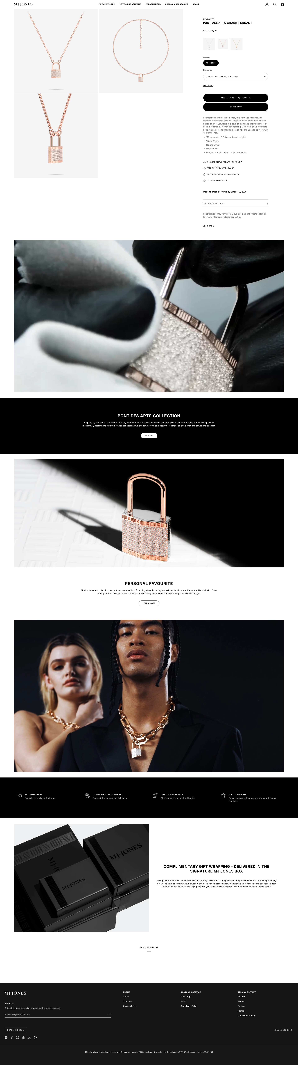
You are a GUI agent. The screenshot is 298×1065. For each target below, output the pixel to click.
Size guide (208, 86)
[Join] (108, 1014)
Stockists (127, 1001)
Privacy (241, 1006)
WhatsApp (185, 996)
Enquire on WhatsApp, (225, 162)
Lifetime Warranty (246, 1015)
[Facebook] (6, 1037)
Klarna (241, 1011)
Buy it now (236, 107)
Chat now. (50, 798)
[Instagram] (17, 1037)
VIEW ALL (149, 435)
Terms (241, 1001)
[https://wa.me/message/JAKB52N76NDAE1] (35, 1037)
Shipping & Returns (213, 203)
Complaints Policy (189, 1006)
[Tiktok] (12, 1037)
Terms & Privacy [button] (247, 992)
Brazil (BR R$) (14, 1030)
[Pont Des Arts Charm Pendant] (223, 45)
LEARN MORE (149, 603)
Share (210, 226)
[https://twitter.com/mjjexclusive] (29, 1037)
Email (183, 1001)
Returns (241, 996)
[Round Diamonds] (210, 45)
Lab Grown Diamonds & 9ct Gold (222, 76)
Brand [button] (126, 992)
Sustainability (129, 1006)
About (126, 996)
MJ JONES (282, 1030)
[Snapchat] (23, 1037)
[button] (106, 4)
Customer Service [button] (191, 992)
